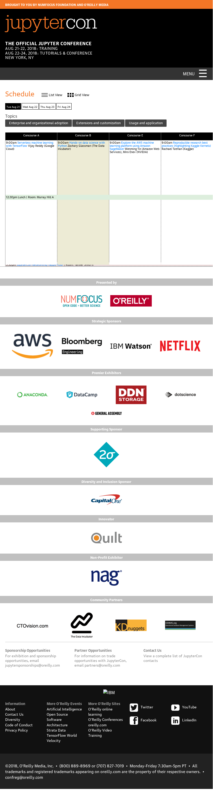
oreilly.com (97, 724)
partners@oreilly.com (102, 664)
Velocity (53, 740)
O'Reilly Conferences (105, 719)
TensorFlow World (62, 734)
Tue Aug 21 (13, 106)
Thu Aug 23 (47, 106)
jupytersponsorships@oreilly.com (32, 664)
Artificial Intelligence (64, 708)
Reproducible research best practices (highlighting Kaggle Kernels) (186, 144)
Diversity (12, 719)
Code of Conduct (19, 724)
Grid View (82, 94)
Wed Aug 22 (30, 106)
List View (55, 94)
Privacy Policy (16, 729)
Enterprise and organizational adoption (38, 122)
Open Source (57, 713)
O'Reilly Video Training (100, 732)
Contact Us (14, 713)
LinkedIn (189, 719)
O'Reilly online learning (100, 711)
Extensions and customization (98, 122)
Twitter (147, 706)
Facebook (148, 719)
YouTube (189, 706)
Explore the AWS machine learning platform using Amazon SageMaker (132, 145)
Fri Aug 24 (64, 106)
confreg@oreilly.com (24, 777)
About (10, 708)
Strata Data (56, 729)
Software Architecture (57, 721)
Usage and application (146, 122)
